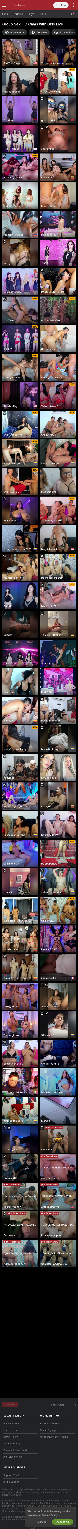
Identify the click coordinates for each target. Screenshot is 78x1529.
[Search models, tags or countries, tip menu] (72, 14)
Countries (42, 32)
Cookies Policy (11, 1443)
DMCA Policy (10, 1437)
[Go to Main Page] (23, 5)
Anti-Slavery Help (13, 1456)
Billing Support (11, 1482)
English (61, 1405)
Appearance (17, 32)
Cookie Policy (49, 1515)
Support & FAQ (11, 1475)
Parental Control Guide (15, 1450)
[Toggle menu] (4, 5)
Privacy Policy (11, 1423)
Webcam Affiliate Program (54, 1437)
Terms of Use (10, 1430)
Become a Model (49, 1423)
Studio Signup (48, 1430)
